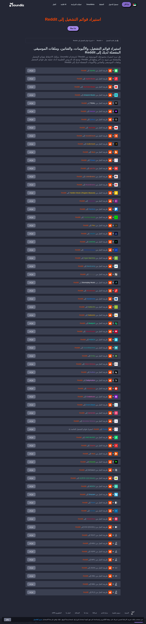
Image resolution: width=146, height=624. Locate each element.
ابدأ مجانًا (73, 28)
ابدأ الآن (126, 4)
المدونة (127, 613)
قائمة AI (63, 4)
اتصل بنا (68, 613)
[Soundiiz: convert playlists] (133, 613)
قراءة (31, 70)
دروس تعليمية (116, 613)
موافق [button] (7, 619)
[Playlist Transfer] (16, 4)
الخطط (101, 4)
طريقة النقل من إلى (94, 71)
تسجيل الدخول (113, 4)
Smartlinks (90, 4)
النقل (54, 4)
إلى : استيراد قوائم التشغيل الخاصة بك (88, 429)
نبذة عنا (86, 613)
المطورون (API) (56, 613)
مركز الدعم (104, 613)
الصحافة (77, 613)
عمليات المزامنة (76, 4)
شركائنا (95, 613)
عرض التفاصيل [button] (37, 619)
